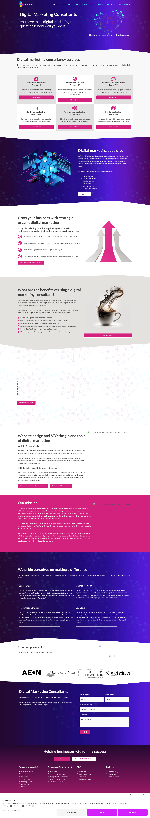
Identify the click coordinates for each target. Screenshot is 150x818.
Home (55, 4)
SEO (91, 4)
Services (99, 4)
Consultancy (66, 4)
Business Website (86, 705)
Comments (86, 715)
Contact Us (129, 4)
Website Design (81, 4)
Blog (119, 4)
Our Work (110, 4)
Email (110, 694)
